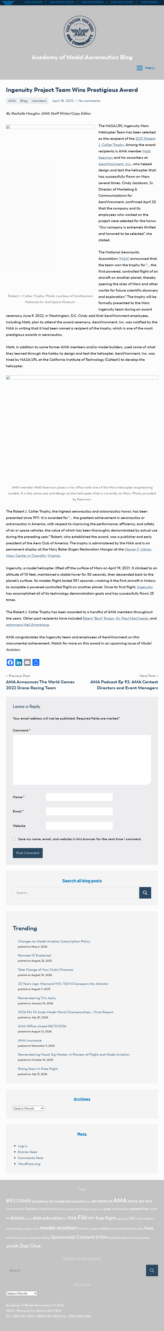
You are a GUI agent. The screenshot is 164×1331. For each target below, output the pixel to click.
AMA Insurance (30, 1040)
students (114, 1238)
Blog (23, 101)
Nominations (20, 1238)
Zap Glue (30, 1246)
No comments (89, 101)
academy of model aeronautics (59, 1201)
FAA (72, 1218)
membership (14, 1228)
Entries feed (27, 1152)
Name (19, 797)
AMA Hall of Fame (52, 1209)
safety (45, 1238)
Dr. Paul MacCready (132, 618)
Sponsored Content (73, 1237)
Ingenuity (145, 587)
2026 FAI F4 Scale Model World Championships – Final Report (65, 1012)
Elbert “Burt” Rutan (98, 618)
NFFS (9, 1237)
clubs (107, 1209)
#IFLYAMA (18, 1201)
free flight (106, 1218)
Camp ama (96, 1209)
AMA (12, 101)
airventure (102, 1201)
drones (28, 1218)
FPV (91, 1218)
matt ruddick (144, 1218)
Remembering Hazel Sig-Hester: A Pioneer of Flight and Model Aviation (73, 1054)
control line (138, 1209)
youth (12, 1246)
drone (17, 1217)
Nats (149, 1228)
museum (94, 1228)
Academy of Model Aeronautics (29, 1305)
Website (19, 826)
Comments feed (30, 1158)
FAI (82, 1217)
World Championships (136, 1237)
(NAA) (124, 258)
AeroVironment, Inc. (114, 164)
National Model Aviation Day (126, 1228)
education (53, 1218)
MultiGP (83, 1228)
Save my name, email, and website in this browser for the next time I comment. (80, 839)
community (120, 1209)
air (89, 1201)
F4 (65, 1218)
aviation (69, 1209)
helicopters (123, 1218)
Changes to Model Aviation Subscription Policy (54, 941)
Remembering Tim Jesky (37, 998)
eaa (37, 1218)
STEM (101, 1237)
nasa (104, 1228)
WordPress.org (29, 1164)
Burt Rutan (82, 1209)
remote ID (34, 1237)
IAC (132, 1218)
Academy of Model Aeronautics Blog (82, 57)
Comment (22, 730)
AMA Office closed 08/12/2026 (42, 1026)
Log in (22, 1146)
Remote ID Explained (34, 955)
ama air (136, 1201)
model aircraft (31, 1228)
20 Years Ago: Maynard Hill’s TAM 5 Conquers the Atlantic (63, 984)
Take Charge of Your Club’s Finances (45, 970)
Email (18, 811)
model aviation (58, 1227)
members (39, 101)
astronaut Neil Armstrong (27, 625)
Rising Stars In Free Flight (38, 1069)
